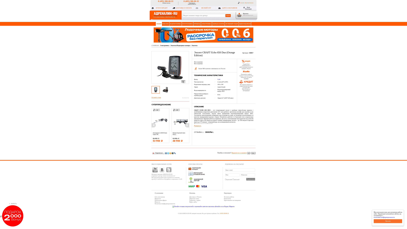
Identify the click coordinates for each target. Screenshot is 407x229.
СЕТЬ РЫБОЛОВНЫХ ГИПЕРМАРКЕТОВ (164, 17)
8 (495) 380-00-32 (191, 1)
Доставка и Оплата (195, 197)
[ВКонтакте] (166, 153)
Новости (157, 202)
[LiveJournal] (175, 153)
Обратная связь (194, 198)
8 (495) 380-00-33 (165, 1)
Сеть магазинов (160, 197)
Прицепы (197, 24)
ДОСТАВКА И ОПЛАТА (184, 8)
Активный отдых (231, 24)
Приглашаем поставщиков (232, 200)
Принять (388, 221)
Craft (218, 79)
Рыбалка (165, 24)
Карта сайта (193, 202)
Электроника (206, 24)
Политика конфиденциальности (165, 204)
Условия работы (229, 197)
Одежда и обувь (218, 24)
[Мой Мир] (173, 153)
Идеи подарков (245, 24)
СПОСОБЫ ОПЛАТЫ (195, 164)
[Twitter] (168, 153)
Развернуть (197, 126)
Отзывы (199, 132)
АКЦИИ (158, 24)
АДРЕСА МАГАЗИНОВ (229, 8)
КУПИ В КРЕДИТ (162, 8)
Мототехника (187, 24)
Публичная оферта (161, 200)
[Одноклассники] (170, 153)
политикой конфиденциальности (384, 217)
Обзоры (209, 132)
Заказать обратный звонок (246, 2)
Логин (248, 7)
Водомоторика (175, 24)
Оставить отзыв (156, 97)
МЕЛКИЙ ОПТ (206, 8)
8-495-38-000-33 (224, 213)
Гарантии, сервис (195, 200)
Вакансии (158, 198)
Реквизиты (227, 198)
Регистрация (248, 8)
